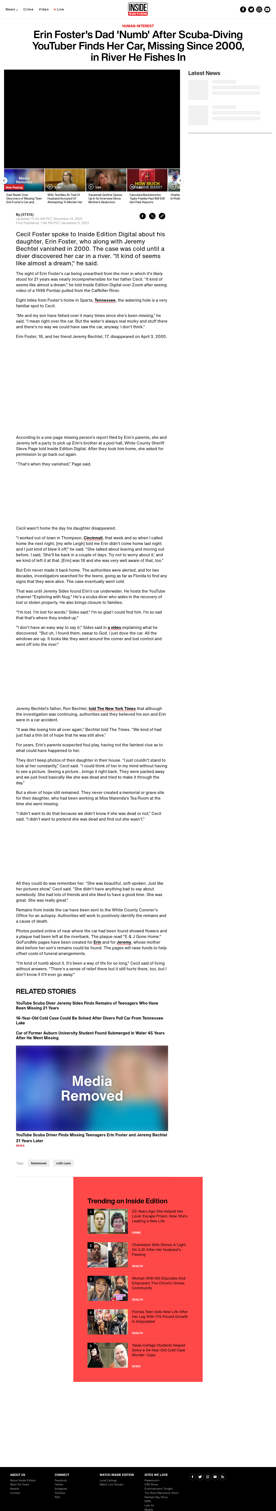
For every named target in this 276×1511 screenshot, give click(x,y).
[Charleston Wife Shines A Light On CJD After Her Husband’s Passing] (138, 1254)
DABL (148, 1501)
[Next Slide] (180, 180)
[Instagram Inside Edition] (259, 9)
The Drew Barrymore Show (161, 1493)
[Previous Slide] (4, 180)
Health (137, 1266)
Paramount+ (152, 1480)
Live (60, 9)
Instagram (61, 1489)
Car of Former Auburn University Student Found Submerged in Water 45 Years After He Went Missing (90, 1035)
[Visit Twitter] (200, 1477)
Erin (97, 942)
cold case (63, 1163)
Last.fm (149, 1505)
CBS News (151, 1484)
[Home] (138, 9)
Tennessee (105, 300)
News (10, 9)
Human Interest (138, 25)
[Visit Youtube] (215, 1477)
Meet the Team (19, 1484)
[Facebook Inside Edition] (243, 9)
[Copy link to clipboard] (162, 216)
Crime (28, 9)
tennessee (38, 1163)
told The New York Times (112, 708)
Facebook (61, 1480)
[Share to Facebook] (142, 216)
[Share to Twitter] (152, 216)
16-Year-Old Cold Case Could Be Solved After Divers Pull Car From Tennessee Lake (89, 1020)
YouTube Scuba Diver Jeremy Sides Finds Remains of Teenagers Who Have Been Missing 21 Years (87, 1005)
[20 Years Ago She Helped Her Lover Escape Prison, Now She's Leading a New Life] (138, 1221)
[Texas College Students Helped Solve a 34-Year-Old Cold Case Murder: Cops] (138, 1355)
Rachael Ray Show (156, 1497)
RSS (57, 1497)
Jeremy (124, 942)
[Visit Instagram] (207, 1477)
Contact (15, 1493)
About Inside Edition (23, 1480)
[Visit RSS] (222, 1477)
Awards (14, 1489)
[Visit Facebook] (192, 1477)
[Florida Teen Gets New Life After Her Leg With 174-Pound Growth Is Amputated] (138, 1321)
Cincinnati (93, 538)
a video (115, 627)
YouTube (60, 1493)
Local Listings (108, 1480)
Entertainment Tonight (158, 1489)
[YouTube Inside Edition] (267, 9)
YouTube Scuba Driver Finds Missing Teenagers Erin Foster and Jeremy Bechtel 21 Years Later (91, 1138)
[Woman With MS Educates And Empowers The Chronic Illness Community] (138, 1288)
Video (44, 9)
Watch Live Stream (111, 1484)
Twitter (59, 1484)
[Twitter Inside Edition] (251, 9)
